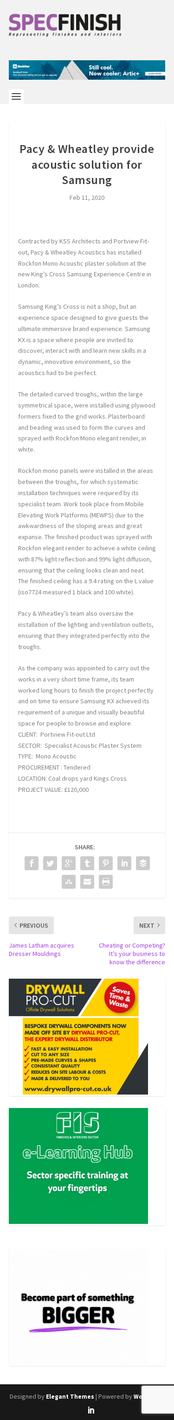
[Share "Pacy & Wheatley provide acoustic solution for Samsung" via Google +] (68, 863)
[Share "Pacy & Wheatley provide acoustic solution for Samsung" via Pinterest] (106, 863)
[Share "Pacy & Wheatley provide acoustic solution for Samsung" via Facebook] (31, 863)
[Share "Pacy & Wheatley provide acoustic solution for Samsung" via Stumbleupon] (68, 881)
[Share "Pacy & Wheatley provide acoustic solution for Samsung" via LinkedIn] (124, 863)
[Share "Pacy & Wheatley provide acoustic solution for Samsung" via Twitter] (50, 863)
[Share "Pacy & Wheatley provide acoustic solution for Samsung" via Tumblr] (87, 863)
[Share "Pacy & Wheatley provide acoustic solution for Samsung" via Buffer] (143, 863)
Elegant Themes (70, 1397)
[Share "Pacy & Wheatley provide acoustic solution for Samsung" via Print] (106, 881)
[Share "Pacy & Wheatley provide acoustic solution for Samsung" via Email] (87, 881)
